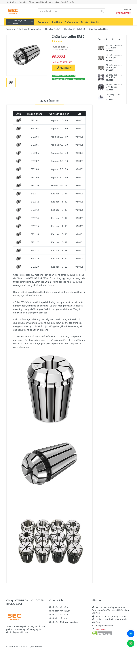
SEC (66, 46)
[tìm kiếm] (102, 11)
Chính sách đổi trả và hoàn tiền (63, 622)
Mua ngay (65, 67)
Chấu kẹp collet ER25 (113, 95)
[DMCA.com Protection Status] (102, 633)
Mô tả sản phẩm (49, 100)
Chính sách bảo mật (58, 618)
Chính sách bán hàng (58, 607)
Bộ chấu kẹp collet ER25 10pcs (114, 56)
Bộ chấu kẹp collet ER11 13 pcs (114, 85)
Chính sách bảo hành (58, 614)
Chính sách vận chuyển (59, 610)
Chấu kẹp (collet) (52, 29)
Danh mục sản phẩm (19, 22)
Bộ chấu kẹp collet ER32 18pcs (114, 46)
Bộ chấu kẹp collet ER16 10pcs (114, 76)
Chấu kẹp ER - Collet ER (74, 29)
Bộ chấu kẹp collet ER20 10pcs (114, 66)
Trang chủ (10, 29)
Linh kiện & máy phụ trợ (30, 29)
